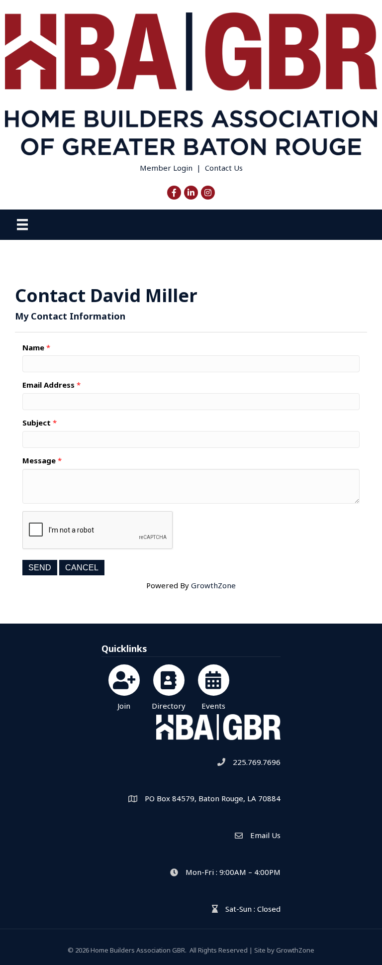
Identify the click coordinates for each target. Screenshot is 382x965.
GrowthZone (213, 585)
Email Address (48, 385)
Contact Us (224, 168)
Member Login (166, 168)
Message (39, 460)
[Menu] (22, 224)
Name (33, 347)
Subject (36, 423)
